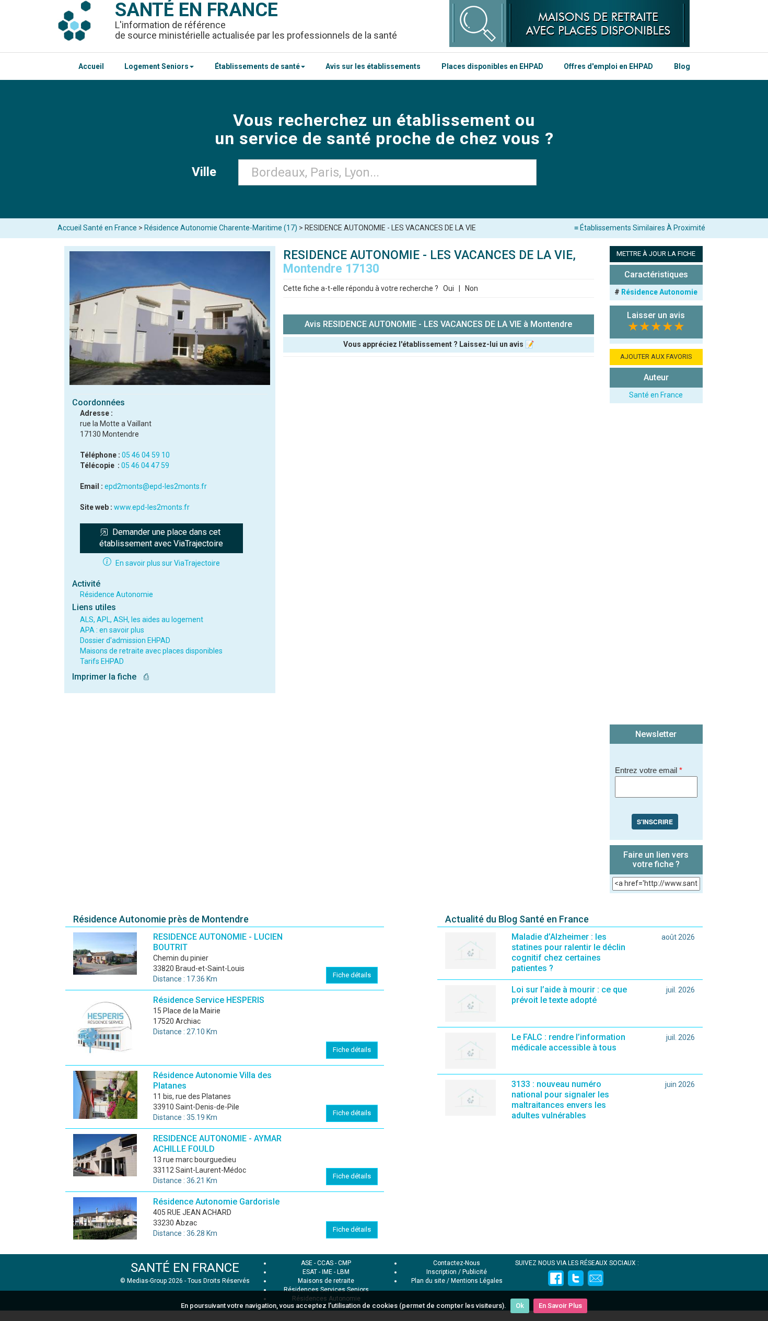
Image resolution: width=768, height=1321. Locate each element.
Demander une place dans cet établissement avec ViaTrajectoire (161, 538)
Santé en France (656, 395)
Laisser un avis (656, 315)
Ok (520, 1306)
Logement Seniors (156, 66)
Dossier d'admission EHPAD (125, 640)
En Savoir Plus (560, 1306)
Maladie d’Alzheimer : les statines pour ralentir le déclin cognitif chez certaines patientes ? (568, 952)
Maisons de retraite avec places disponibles (151, 651)
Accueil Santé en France (97, 228)
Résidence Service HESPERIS (208, 1000)
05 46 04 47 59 (145, 465)
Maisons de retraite (326, 1280)
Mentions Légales (477, 1280)
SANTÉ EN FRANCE (185, 1267)
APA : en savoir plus (112, 630)
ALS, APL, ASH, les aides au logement (141, 619)
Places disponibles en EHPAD (492, 66)
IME (327, 1272)
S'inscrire (655, 821)
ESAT (309, 1272)
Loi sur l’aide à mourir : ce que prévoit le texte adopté (569, 995)
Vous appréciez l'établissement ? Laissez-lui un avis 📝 (438, 344)
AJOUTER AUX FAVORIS (656, 356)
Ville (207, 172)
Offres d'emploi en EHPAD (608, 66)
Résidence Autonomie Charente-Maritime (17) (220, 228)
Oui (448, 288)
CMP (344, 1263)
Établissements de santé (257, 66)
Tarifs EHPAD (102, 661)
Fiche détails (352, 975)
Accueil (91, 66)
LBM (343, 1272)
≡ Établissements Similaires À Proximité (639, 228)
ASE (306, 1263)
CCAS (325, 1263)
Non (471, 288)
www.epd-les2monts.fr (152, 507)
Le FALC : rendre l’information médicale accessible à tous (568, 1042)
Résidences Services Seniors (326, 1289)
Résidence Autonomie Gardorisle (216, 1202)
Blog (682, 66)
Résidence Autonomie (116, 594)
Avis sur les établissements (373, 66)
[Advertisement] (656, 565)
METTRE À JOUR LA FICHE (655, 254)
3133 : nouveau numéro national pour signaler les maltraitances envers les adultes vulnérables (560, 1099)
